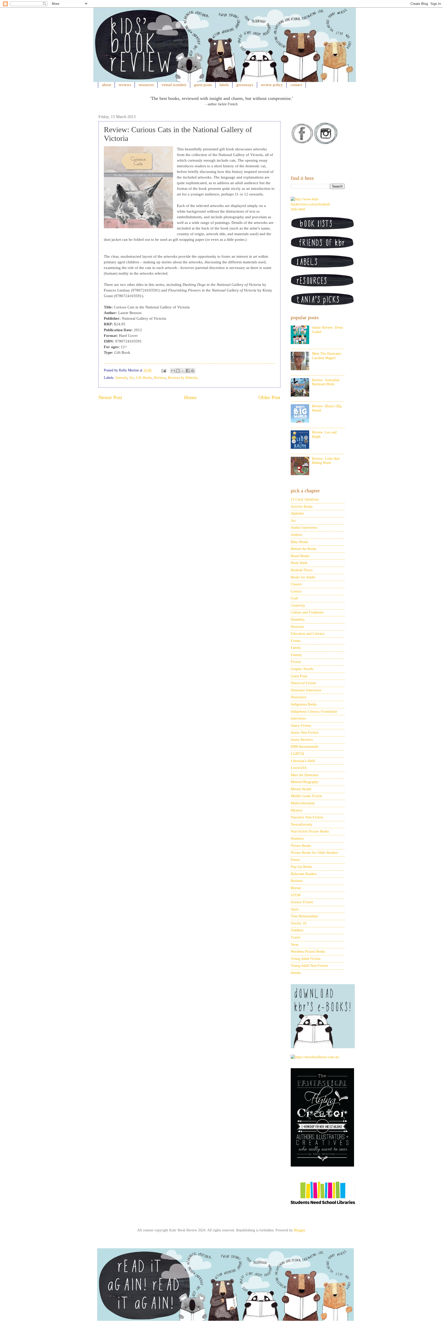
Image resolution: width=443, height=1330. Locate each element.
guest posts (203, 85)
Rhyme (296, 888)
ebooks (296, 973)
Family (296, 648)
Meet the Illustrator (305, 775)
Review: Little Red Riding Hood (325, 461)
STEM (295, 895)
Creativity (298, 605)
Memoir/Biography (304, 782)
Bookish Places (302, 570)
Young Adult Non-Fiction (309, 966)
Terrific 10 (298, 923)
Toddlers (297, 930)
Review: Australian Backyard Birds (325, 382)
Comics (296, 591)
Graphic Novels (302, 669)
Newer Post (110, 397)
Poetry (295, 860)
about (106, 85)
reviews (125, 85)
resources (146, 85)
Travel (295, 937)
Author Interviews (304, 527)
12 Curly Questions (305, 499)
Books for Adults (303, 577)
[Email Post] (163, 370)
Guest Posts (299, 676)
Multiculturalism (303, 803)
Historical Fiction (303, 683)
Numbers (297, 838)
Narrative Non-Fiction (307, 817)
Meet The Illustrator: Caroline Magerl (327, 356)
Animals (121, 378)
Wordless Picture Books (308, 951)
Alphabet (297, 513)
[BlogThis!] (177, 370)
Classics (296, 584)
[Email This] (173, 370)
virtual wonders (174, 85)
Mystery (297, 810)
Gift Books (144, 378)
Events (295, 641)
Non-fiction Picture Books (310, 831)
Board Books (300, 556)
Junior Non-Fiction (304, 732)
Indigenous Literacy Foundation (314, 711)
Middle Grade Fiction (306, 796)
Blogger (299, 1230)
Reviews (160, 378)
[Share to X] (182, 370)
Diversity (297, 627)
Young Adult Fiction (305, 959)
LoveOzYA (299, 768)
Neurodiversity (301, 824)
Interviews (298, 718)
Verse (294, 945)
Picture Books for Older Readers (314, 853)
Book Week (299, 563)
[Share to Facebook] (187, 370)
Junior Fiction (301, 726)
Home (190, 397)
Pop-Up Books (301, 867)
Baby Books (299, 542)
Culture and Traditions (307, 612)
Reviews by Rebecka (183, 378)
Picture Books (301, 846)
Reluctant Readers (304, 874)
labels (224, 85)
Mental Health (301, 789)
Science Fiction (302, 902)
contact (296, 85)
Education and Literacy (308, 634)
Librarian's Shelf (303, 761)
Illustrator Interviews (306, 690)
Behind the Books (303, 549)
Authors (296, 535)
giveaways (244, 85)
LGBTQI (297, 754)
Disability (298, 619)
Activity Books (302, 506)
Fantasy (296, 655)
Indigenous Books (304, 704)
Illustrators (298, 697)
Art (131, 378)
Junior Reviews (302, 740)
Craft (294, 598)
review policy (272, 85)
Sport (295, 909)
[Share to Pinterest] (192, 370)
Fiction (296, 662)
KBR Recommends (304, 747)
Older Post (269, 397)
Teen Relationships (304, 916)
